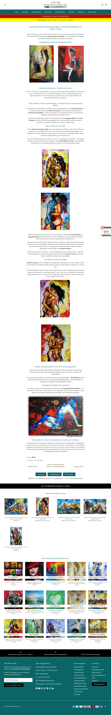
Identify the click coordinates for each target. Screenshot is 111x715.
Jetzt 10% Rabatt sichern (28, 703)
